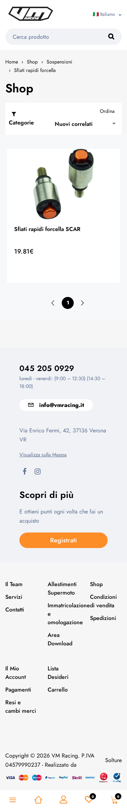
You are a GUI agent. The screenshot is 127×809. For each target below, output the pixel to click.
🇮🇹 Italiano (104, 14)
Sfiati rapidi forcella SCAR (47, 229)
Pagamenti (18, 690)
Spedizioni (103, 618)
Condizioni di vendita (103, 601)
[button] (86, 123)
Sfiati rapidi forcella (35, 70)
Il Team (14, 584)
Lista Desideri (58, 672)
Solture (113, 760)
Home (11, 61)
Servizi (13, 597)
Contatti (14, 610)
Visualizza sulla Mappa (43, 454)
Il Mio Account (15, 672)
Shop (32, 61)
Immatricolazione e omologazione (63, 613)
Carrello (58, 690)
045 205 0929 (46, 368)
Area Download (60, 639)
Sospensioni (59, 61)
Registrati (63, 540)
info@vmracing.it (61, 405)
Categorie (21, 122)
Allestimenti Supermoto (62, 588)
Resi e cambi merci (20, 706)
